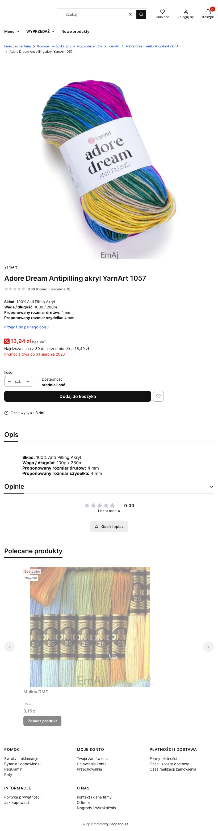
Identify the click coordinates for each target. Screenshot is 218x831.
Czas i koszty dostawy (169, 763)
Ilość (8, 372)
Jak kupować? (17, 802)
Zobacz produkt (42, 721)
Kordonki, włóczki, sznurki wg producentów (69, 46)
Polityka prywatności (22, 797)
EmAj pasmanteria (17, 46)
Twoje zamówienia (92, 758)
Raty (8, 774)
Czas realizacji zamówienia (173, 769)
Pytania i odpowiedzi (22, 763)
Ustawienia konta (92, 763)
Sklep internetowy (103, 824)
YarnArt (113, 46)
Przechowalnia (89, 769)
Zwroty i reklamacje (21, 758)
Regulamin (13, 769)
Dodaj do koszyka (78, 396)
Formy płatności (163, 758)
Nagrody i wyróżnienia (96, 807)
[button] (141, 14)
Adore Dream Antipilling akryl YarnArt (153, 46)
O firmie (83, 802)
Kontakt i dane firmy (94, 797)
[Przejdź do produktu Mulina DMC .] (89, 627)
